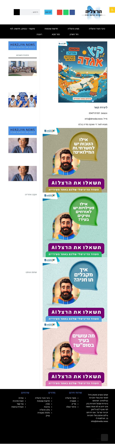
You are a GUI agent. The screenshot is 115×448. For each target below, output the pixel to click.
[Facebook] (72, 12)
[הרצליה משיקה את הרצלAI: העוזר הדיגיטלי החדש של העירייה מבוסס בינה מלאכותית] (75, 224)
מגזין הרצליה (73, 28)
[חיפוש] (17, 12)
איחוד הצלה (71, 407)
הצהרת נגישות (18, 407)
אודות (21, 398)
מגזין (48, 404)
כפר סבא (56, 34)
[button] (112, 10)
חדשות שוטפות (51, 28)
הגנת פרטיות (18, 401)
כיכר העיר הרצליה (97, 28)
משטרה (73, 401)
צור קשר (20, 404)
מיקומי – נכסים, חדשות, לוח (22, 28)
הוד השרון (74, 34)
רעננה (39, 34)
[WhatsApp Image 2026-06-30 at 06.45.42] (82, 71)
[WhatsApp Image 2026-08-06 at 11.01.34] (75, 354)
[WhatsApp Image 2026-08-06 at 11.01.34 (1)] (75, 289)
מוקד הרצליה (70, 398)
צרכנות (47, 407)
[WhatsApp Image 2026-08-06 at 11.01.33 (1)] (75, 160)
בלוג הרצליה (45, 410)
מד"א (74, 404)
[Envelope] (59, 12)
